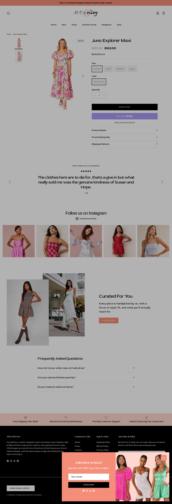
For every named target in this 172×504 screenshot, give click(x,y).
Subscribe (88, 485)
